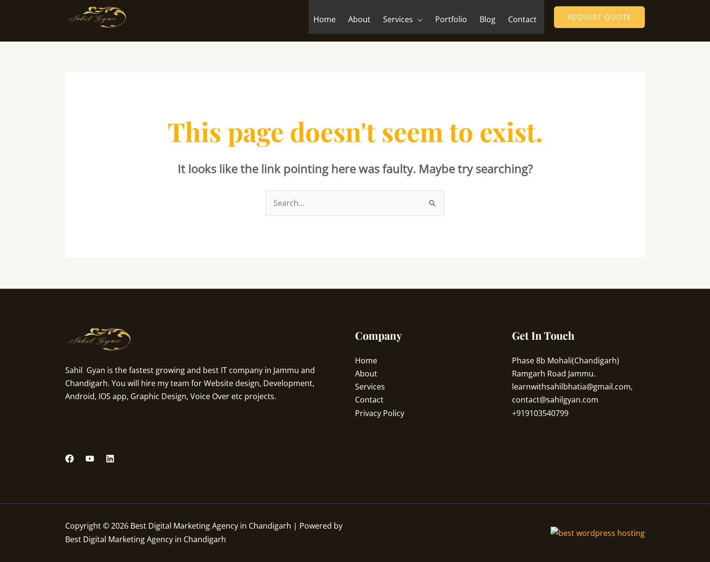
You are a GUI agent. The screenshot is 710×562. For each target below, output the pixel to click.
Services (398, 19)
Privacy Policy (379, 413)
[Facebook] (69, 458)
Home (324, 19)
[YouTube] (89, 458)
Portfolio (451, 19)
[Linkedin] (110, 458)
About (359, 19)
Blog (488, 19)
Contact (522, 19)
